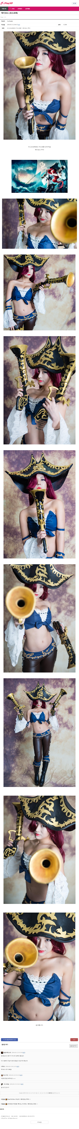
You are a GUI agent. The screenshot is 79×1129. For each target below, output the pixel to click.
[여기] (50, 1093)
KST (19, 24)
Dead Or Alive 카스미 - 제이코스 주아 (18, 1099)
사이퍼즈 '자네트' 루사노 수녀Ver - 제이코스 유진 (21, 1104)
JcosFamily (10, 21)
